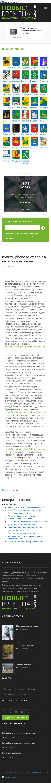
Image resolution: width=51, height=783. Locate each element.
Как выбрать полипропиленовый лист (25, 510)
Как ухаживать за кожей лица (21, 515)
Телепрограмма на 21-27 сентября (31, 32)
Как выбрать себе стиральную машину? (26, 507)
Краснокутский (16, 120)
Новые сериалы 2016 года (20, 518)
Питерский (25, 94)
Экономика (19, 689)
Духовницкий (25, 134)
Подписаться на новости (15, 717)
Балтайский (16, 147)
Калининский (34, 120)
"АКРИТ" (19, 772)
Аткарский (7, 161)
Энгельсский (7, 67)
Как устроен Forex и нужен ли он (23, 532)
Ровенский (7, 94)
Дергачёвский (34, 134)
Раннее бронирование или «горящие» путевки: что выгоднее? (26, 528)
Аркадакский (16, 161)
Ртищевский (34, 81)
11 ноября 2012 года (25, 646)
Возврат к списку (10, 490)
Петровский (34, 94)
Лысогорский (44, 107)
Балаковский (34, 147)
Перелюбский (44, 94)
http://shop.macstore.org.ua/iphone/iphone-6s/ (25, 347)
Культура (31, 689)
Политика (7, 689)
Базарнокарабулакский (44, 147)
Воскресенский (44, 134)
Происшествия (9, 694)
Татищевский (44, 67)
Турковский (34, 67)
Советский (7, 81)
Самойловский (25, 81)
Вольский (6, 147)
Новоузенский (16, 107)
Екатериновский (16, 134)
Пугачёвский (16, 94)
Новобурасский (25, 107)
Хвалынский (16, 67)
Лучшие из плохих (24, 665)
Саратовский (16, 81)
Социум (22, 694)
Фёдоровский (25, 67)
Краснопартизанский (7, 120)
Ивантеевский (44, 120)
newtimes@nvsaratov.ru (40, 772)
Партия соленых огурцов (27, 626)
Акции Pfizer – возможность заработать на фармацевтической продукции (27, 523)
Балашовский (25, 147)
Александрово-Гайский (25, 162)
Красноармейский (25, 120)
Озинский (7, 107)
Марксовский (34, 107)
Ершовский (7, 134)
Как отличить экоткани (18, 512)
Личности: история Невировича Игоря (25, 541)
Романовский (44, 81)
